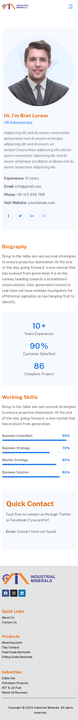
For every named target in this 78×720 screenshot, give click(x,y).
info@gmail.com (28, 186)
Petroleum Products (15, 683)
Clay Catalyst (10, 647)
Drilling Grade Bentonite (17, 657)
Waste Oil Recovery (14, 692)
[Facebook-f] (8, 216)
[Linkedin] (22, 593)
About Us (8, 617)
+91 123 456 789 (30, 194)
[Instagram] (44, 216)
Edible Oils (8, 678)
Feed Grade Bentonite (16, 652)
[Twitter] (20, 216)
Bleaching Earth (12, 642)
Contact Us (9, 622)
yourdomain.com (41, 203)
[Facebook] (5, 593)
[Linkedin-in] (32, 216)
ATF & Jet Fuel (11, 688)
